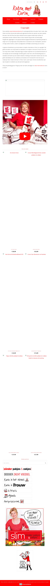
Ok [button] (20, 584)
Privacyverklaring (26, 584)
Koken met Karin (25, 10)
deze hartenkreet (39, 65)
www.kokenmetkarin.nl (16, 31)
